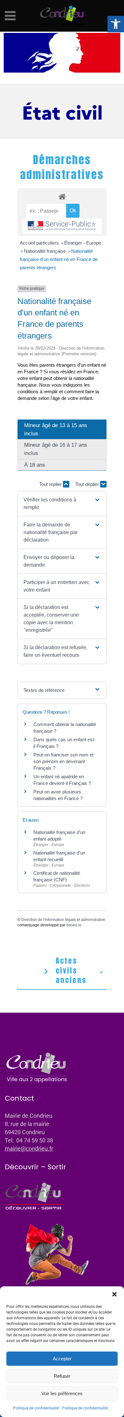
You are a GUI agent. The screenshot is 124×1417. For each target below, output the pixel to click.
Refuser (62, 1376)
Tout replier (51, 484)
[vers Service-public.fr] (62, 226)
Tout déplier (87, 484)
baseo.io (73, 925)
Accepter (62, 1358)
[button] (115, 24)
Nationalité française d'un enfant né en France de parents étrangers (59, 259)
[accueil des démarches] (62, 196)
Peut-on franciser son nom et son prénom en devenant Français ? (63, 761)
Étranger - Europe (82, 242)
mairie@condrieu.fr (29, 1148)
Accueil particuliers (40, 242)
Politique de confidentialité (36, 1408)
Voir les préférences (62, 1393)
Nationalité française (45, 251)
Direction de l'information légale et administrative (63, 919)
